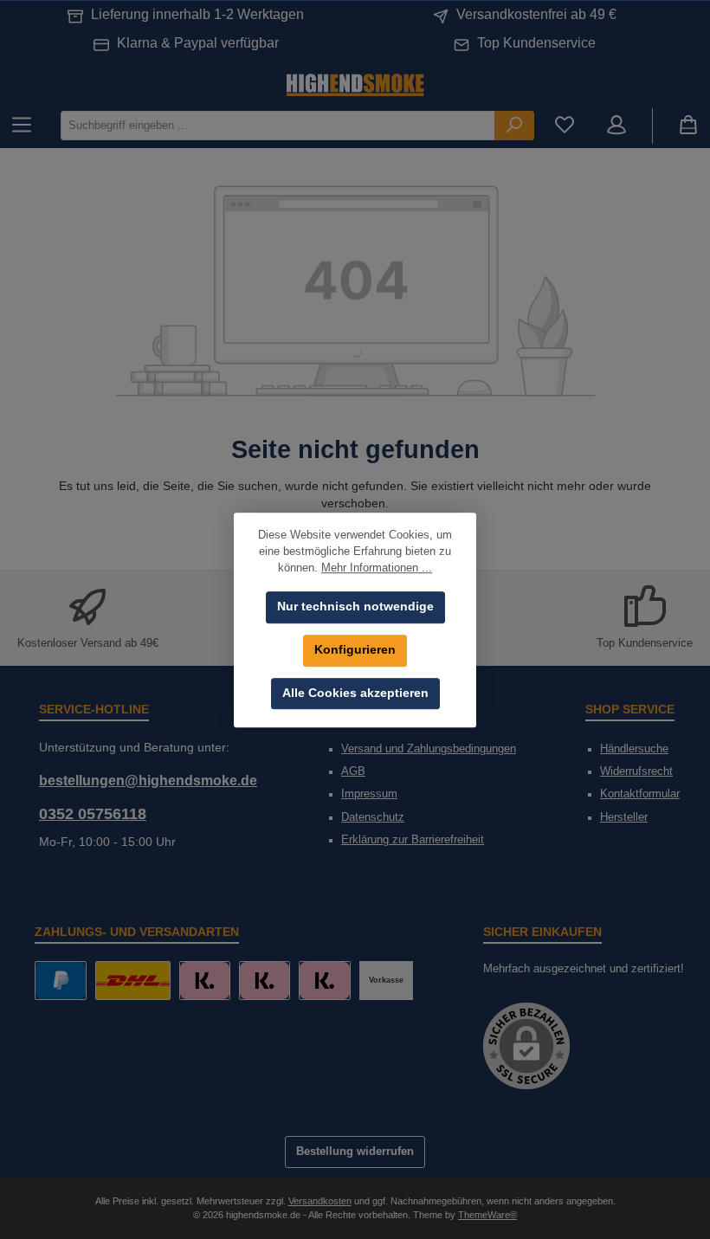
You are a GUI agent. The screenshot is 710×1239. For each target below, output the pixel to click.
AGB (353, 771)
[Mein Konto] (616, 126)
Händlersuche (634, 749)
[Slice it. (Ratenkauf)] (204, 980)
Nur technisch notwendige (355, 606)
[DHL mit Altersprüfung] (133, 980)
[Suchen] (514, 125)
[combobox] (278, 125)
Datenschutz (372, 817)
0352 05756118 (92, 814)
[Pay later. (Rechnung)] (324, 980)
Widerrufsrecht (636, 771)
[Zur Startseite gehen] (355, 84)
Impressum (369, 794)
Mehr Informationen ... (376, 568)
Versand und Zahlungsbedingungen (428, 749)
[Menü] (21, 126)
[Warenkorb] (688, 126)
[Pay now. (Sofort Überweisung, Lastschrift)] (264, 980)
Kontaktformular (640, 794)
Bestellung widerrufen (355, 1151)
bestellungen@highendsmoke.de (148, 780)
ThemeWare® (487, 1215)
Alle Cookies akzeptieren (355, 693)
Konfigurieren (355, 649)
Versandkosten (320, 1201)
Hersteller (624, 817)
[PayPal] (60, 980)
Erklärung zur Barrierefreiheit (412, 840)
